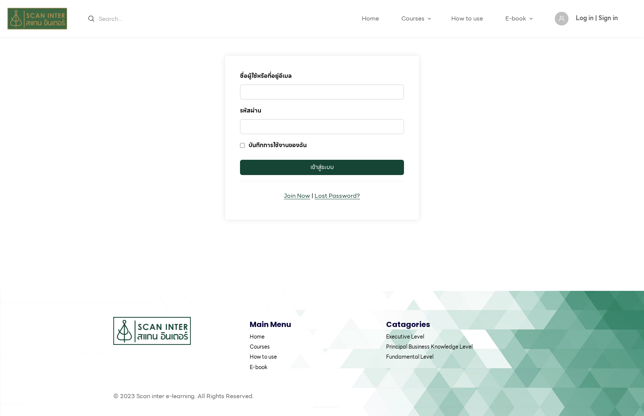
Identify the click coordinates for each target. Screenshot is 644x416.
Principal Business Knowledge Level (429, 347)
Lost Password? (337, 195)
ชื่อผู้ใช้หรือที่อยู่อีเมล (266, 75)
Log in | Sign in (597, 18)
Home (370, 18)
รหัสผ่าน (250, 110)
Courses (412, 18)
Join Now (297, 195)
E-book (515, 18)
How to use (467, 18)
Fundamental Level (409, 357)
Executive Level (405, 337)
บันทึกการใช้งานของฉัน (278, 145)
